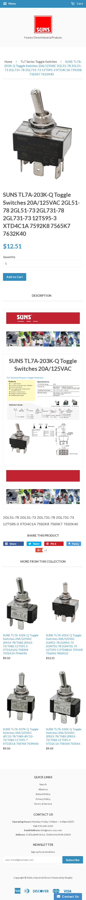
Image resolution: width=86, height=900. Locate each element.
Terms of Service (43, 803)
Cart (79, 3)
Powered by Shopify (62, 877)
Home (8, 61)
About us (43, 789)
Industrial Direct (42, 877)
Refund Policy (43, 794)
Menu (12, 3)
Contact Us (69, 896)
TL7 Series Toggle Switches (38, 61)
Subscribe (73, 860)
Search (43, 784)
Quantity (9, 257)
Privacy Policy (43, 799)
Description (41, 295)
